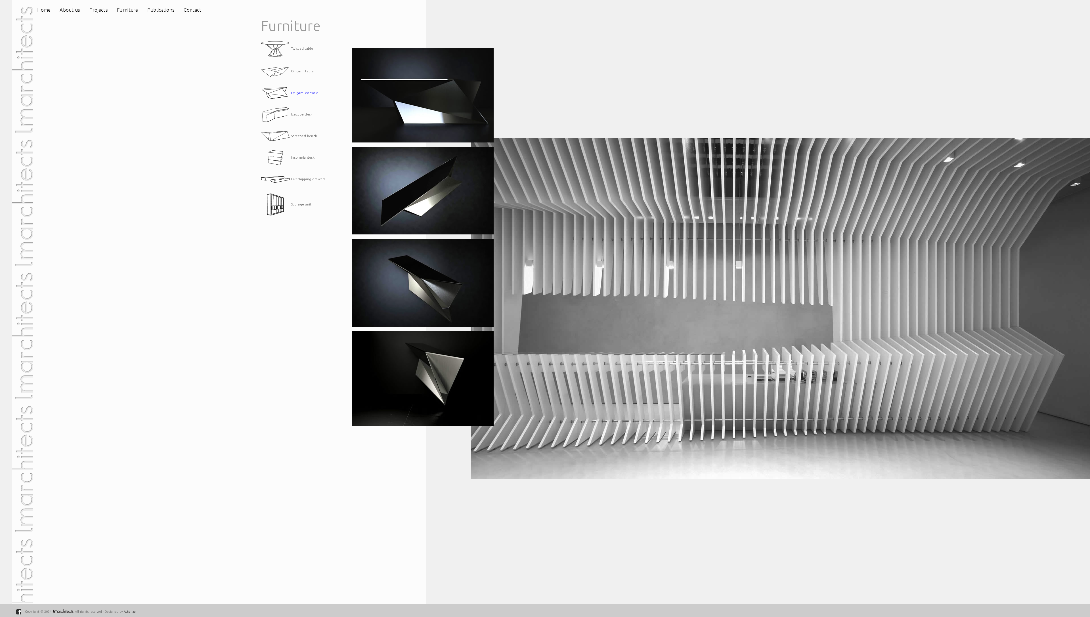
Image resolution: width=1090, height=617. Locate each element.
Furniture (127, 9)
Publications (161, 9)
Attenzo (130, 611)
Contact (192, 9)
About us (70, 9)
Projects (98, 9)
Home (44, 9)
